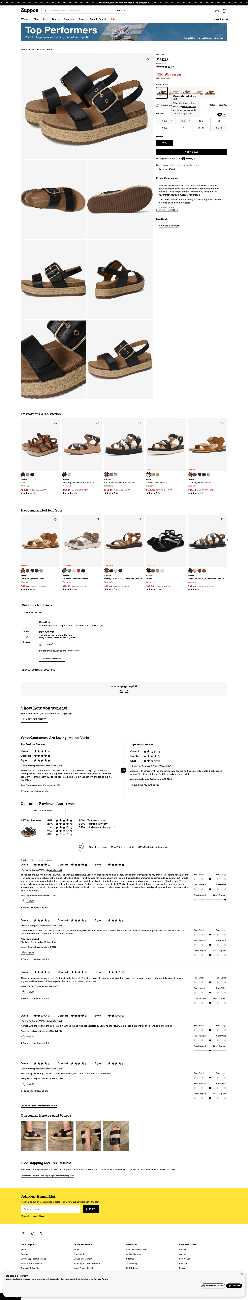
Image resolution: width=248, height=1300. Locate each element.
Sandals (40, 49)
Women (25, 19)
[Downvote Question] (26, 636)
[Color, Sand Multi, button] (111, 474)
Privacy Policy (100, 1279)
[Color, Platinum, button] (27, 474)
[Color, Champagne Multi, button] (157, 474)
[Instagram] (24, 1233)
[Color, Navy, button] (204, 474)
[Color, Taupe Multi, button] (194, 474)
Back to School (98, 19)
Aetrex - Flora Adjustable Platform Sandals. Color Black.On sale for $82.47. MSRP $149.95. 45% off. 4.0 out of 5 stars (82, 456)
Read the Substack (138, 2)
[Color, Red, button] (78, 570)
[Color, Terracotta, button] (204, 570)
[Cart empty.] (224, 10)
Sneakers (69, 19)
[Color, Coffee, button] (199, 570)
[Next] (227, 540)
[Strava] (41, 1233)
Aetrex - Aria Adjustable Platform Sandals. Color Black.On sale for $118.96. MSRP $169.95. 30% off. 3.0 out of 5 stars (124, 456)
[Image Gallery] (33, 1136)
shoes (31, 49)
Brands (56, 19)
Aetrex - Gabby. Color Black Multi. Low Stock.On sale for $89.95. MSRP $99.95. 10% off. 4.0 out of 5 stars (166, 553)
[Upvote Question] (26, 623)
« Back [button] (24, 49)
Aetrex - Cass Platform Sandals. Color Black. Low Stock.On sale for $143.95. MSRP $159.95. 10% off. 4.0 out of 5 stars (166, 456)
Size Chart (161, 219)
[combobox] (80, 10)
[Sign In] (217, 10)
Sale (113, 19)
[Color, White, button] (162, 570)
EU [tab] (224, 114)
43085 (172, 169)
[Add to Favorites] (55, 423)
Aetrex (49, 49)
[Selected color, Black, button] (64, 474)
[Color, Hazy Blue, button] (69, 570)
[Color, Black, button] (32, 474)
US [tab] (219, 114)
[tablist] (222, 114)
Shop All (218, 38)
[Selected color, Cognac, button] (190, 474)
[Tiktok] (32, 1233)
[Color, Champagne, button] (69, 474)
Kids (45, 19)
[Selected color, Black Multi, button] (148, 570)
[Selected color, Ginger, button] (106, 570)
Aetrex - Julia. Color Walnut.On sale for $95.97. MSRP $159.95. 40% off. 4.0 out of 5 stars (40, 456)
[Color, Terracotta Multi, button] (153, 474)
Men (36, 19)
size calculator (189, 106)
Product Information (167, 178)
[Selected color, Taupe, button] (64, 570)
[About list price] (169, 78)
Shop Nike (189, 38)
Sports (82, 19)
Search (121, 10)
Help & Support (220, 19)
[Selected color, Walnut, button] (23, 474)
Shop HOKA (204, 38)
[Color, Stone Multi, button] (157, 570)
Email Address (31, 1209)
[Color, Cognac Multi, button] (153, 570)
